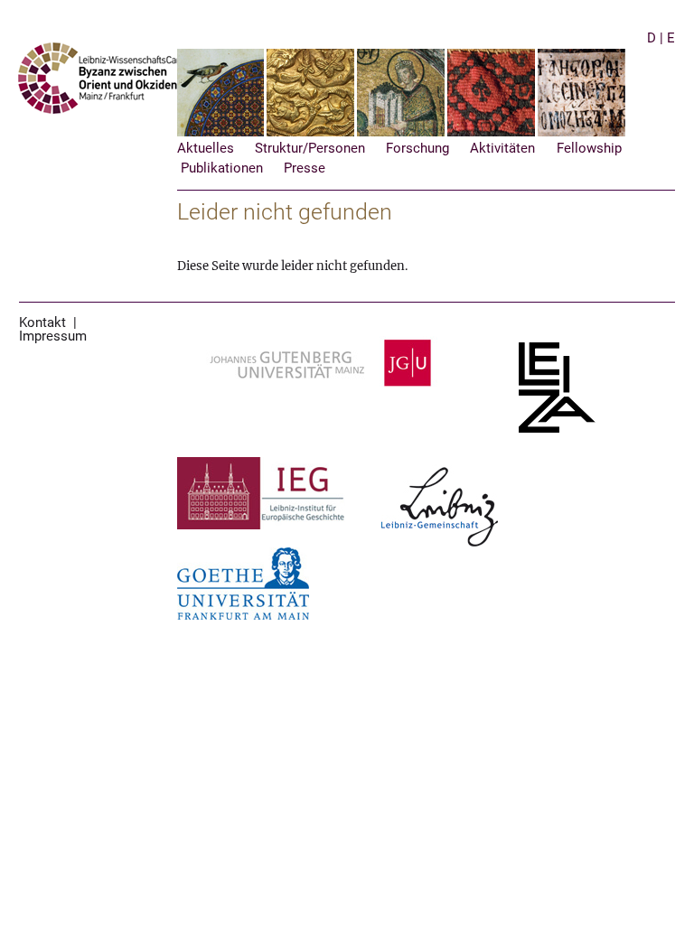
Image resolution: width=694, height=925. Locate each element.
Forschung (417, 148)
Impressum (53, 336)
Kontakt (42, 323)
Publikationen (222, 168)
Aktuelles (205, 148)
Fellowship (589, 148)
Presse (304, 168)
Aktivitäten (502, 148)
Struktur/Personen (310, 148)
